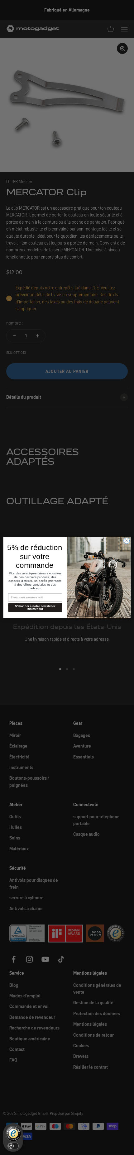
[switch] (13, 1146)
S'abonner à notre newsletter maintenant (35, 607)
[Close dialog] (126, 541)
